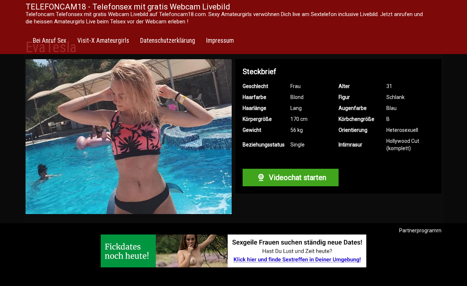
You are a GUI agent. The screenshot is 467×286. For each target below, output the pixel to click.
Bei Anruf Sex (49, 40)
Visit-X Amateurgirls (103, 40)
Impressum (220, 40)
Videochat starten (296, 177)
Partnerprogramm (420, 230)
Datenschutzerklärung (167, 40)
